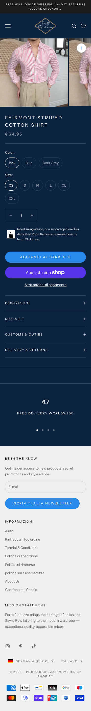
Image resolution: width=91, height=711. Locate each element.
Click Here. (32, 239)
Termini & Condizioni (21, 548)
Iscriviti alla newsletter (42, 503)
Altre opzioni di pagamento (45, 285)
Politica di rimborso (20, 565)
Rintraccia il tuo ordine (22, 539)
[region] (45, 410)
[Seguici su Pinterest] (20, 646)
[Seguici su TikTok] (33, 646)
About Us (12, 581)
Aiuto (9, 531)
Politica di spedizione (21, 556)
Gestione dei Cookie (21, 590)
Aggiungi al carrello (45, 257)
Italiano (69, 661)
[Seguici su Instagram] (7, 646)
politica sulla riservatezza (24, 573)
